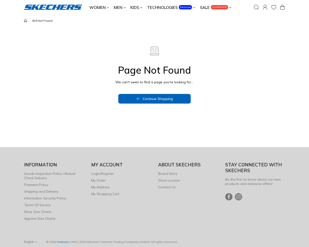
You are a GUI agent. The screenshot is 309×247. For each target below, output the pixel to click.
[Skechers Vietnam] (53, 7)
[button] (282, 7)
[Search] (256, 7)
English (29, 242)
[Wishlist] (273, 7)
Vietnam (63, 242)
